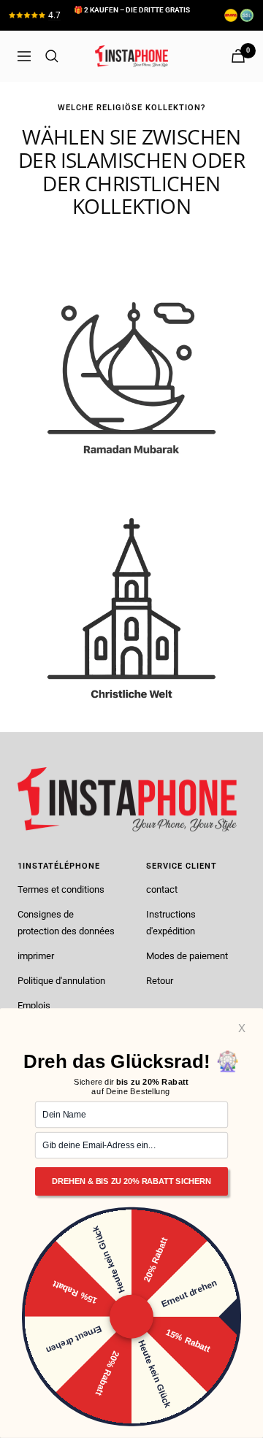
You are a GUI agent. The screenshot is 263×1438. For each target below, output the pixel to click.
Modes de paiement (187, 955)
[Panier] (238, 56)
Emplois (34, 1005)
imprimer (36, 955)
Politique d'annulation (61, 980)
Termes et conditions (61, 889)
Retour (159, 980)
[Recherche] (51, 56)
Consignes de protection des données (66, 922)
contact (162, 889)
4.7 (54, 15)
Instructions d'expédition (171, 922)
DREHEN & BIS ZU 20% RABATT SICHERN (131, 1181)
